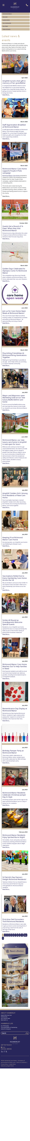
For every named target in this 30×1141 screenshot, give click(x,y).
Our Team (5, 26)
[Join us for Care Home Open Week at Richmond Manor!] (15, 294)
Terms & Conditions (21, 1062)
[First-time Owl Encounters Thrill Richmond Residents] (15, 902)
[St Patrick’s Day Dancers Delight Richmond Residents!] (15, 860)
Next (25, 935)
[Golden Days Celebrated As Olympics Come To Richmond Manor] (15, 251)
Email (3, 1047)
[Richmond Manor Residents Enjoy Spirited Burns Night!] (15, 818)
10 (22, 935)
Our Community (7, 23)
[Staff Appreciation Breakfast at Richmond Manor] (15, 107)
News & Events (6, 29)
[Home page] (15, 1040)
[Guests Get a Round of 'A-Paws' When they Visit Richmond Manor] (15, 209)
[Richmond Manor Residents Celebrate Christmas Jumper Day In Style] (15, 775)
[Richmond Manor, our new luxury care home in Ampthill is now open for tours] (15, 423)
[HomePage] (15, 5)
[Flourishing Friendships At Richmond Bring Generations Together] (15, 336)
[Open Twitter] (6, 1051)
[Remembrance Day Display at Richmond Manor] (15, 691)
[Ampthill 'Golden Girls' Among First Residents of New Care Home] (15, 476)
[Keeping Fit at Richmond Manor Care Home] (15, 520)
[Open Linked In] (2, 1051)
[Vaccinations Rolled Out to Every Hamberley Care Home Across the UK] (15, 559)
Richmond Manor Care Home (10, 175)
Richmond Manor (7, 13)
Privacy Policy (4, 1064)
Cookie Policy (12, 1064)
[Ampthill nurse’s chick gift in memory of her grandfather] (15, 64)
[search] (27, 1033)
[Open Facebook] (4, 1051)
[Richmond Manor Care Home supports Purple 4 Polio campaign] (15, 151)
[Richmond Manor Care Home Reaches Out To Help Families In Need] (15, 647)
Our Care (5, 17)
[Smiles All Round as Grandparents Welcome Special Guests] (15, 603)
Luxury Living (6, 20)
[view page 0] (3, 938)
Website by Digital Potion (7, 1066)
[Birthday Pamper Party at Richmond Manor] (15, 733)
